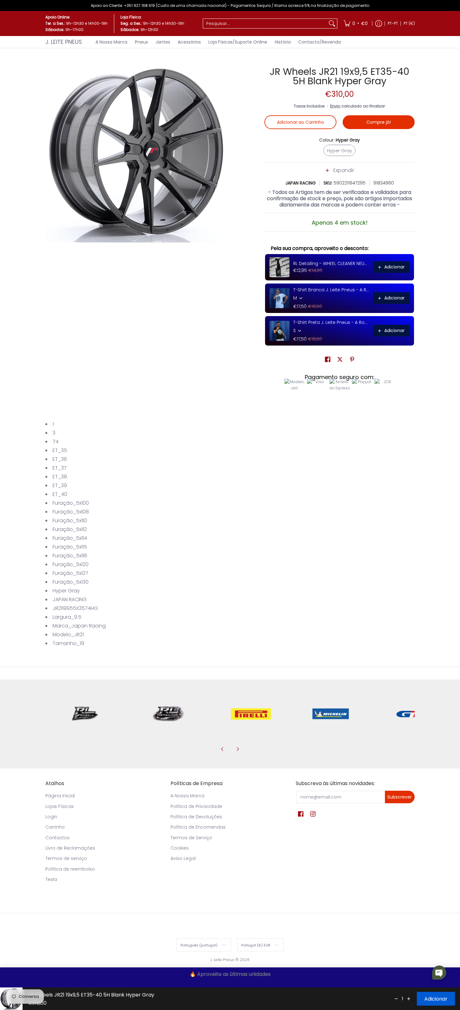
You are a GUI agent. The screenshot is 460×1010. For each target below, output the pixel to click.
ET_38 (60, 476)
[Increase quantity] (409, 999)
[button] (339, 173)
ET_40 (60, 494)
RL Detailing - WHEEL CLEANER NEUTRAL (331, 263)
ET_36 (60, 459)
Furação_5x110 (70, 520)
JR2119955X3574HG (75, 608)
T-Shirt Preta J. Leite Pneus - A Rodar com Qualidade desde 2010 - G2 (331, 322)
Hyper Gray (66, 590)
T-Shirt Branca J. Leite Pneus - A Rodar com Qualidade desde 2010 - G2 (331, 290)
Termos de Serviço (191, 838)
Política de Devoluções (196, 817)
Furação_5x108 (71, 511)
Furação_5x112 (70, 529)
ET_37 (60, 467)
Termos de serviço (66, 858)
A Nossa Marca (187, 796)
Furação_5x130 (71, 582)
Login (51, 817)
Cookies (180, 848)
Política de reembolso (70, 869)
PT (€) (409, 23)
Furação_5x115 (70, 546)
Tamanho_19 (68, 643)
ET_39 (60, 485)
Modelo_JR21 (68, 634)
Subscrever (399, 797)
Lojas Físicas (59, 806)
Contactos (57, 838)
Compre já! (378, 122)
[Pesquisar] (332, 23)
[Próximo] (237, 749)
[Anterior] (222, 749)
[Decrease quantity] (396, 999)
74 (56, 441)
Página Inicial (60, 796)
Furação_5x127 (70, 573)
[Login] (378, 23)
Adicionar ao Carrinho (300, 122)
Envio (335, 106)
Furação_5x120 (71, 564)
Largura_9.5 (67, 617)
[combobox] (265, 23)
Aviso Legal (183, 858)
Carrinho (55, 827)
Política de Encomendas (198, 827)
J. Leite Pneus (63, 42)
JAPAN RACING (300, 183)
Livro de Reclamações (70, 848)
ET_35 (60, 450)
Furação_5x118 (70, 555)
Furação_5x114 (70, 538)
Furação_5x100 (71, 503)
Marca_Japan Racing (79, 625)
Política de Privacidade (196, 806)
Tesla (51, 879)
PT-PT (393, 23)
